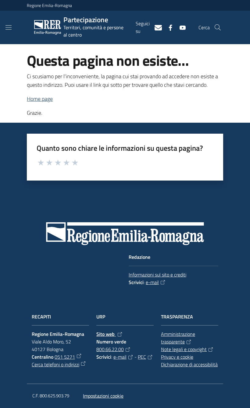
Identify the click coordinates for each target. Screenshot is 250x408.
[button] (217, 27)
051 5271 (65, 357)
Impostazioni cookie (103, 395)
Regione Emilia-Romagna (49, 5)
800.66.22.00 (110, 349)
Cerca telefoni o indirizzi (55, 364)
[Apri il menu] (8, 27)
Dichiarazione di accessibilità (189, 364)
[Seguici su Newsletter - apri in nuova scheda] (156, 27)
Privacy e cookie (177, 357)
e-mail (152, 282)
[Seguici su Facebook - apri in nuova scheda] (168, 27)
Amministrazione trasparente (178, 337)
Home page (40, 99)
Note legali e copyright (184, 349)
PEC (142, 357)
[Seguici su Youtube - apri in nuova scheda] (180, 27)
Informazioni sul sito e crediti (157, 274)
